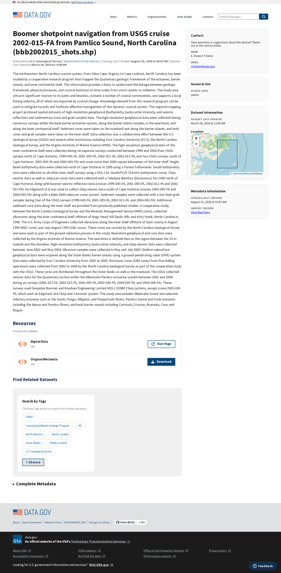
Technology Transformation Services (98, 541)
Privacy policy (218, 550)
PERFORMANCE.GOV (75, 522)
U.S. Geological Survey (39, 451)
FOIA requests (87, 550)
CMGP (29, 417)
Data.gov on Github (99, 522)
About (16, 522)
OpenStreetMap (241, 173)
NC (80, 425)
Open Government (31, 522)
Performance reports (158, 556)
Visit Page (164, 344)
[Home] (32, 14)
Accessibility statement (29, 556)
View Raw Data (200, 212)
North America (34, 434)
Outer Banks (33, 443)
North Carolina (60, 434)
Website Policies (53, 522)
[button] (196, 138)
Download (164, 361)
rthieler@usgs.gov (203, 66)
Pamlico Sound (58, 443)
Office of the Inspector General (164, 550)
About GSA (20, 550)
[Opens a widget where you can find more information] (263, 566)
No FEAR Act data (90, 556)
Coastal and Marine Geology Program (47, 425)
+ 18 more (33, 462)
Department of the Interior (81, 61)
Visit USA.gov (99, 565)
